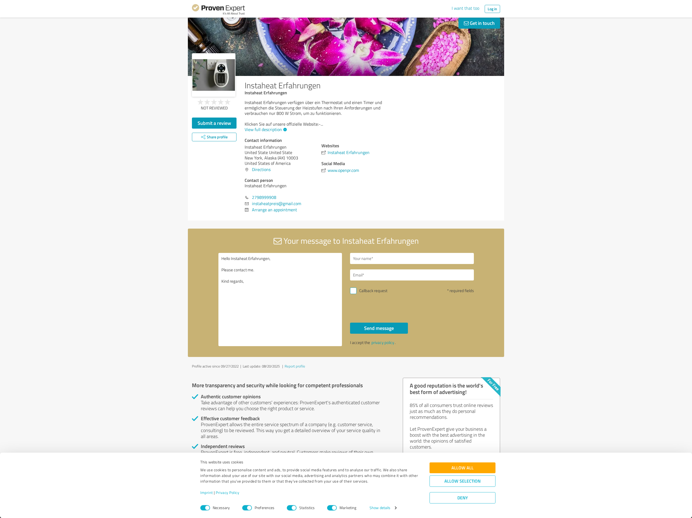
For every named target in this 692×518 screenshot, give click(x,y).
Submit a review (214, 122)
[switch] (247, 507)
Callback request (373, 290)
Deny (462, 498)
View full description (263, 129)
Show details (380, 507)
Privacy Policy (227, 492)
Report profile (295, 366)
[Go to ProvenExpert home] (218, 10)
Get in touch (482, 22)
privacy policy (382, 342)
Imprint (206, 492)
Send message (379, 328)
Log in (492, 8)
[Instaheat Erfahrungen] (213, 75)
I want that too (465, 8)
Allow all (462, 468)
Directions (261, 169)
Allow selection (462, 481)
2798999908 (264, 197)
